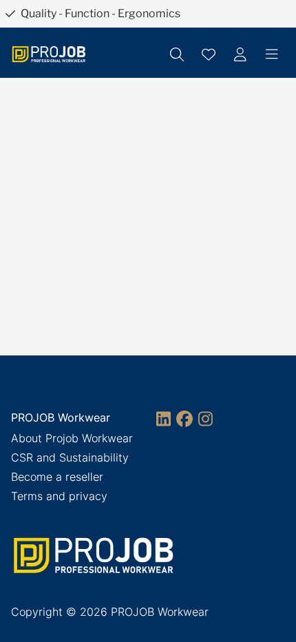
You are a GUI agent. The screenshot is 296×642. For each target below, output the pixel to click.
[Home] (49, 54)
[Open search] (177, 54)
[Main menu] (272, 54)
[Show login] (240, 54)
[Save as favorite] (208, 54)
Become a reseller (57, 477)
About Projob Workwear (72, 438)
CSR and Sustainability (70, 457)
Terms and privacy (59, 496)
